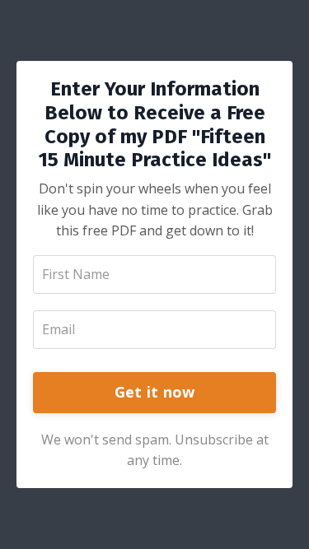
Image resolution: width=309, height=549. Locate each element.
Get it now (155, 392)
